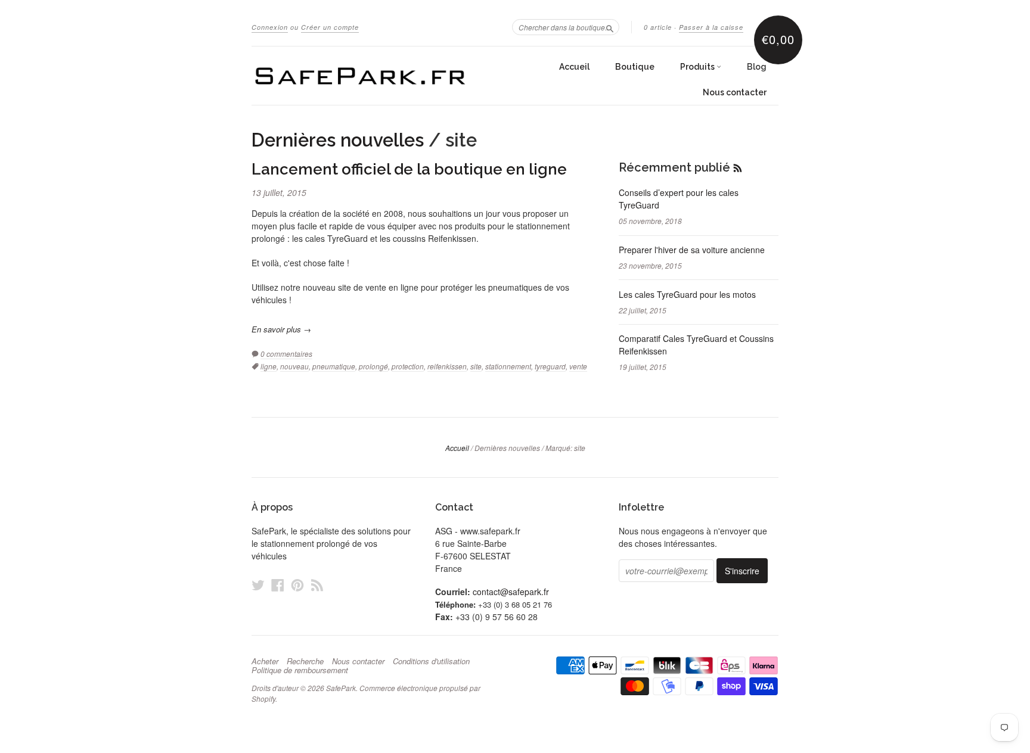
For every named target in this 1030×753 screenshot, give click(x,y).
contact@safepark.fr (511, 592)
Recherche (305, 661)
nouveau (294, 366)
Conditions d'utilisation (431, 661)
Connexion (270, 27)
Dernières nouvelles (338, 140)
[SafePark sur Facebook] (277, 585)
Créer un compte (330, 27)
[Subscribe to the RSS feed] (737, 167)
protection (408, 366)
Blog (757, 66)
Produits (698, 66)
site (476, 366)
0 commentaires (286, 354)
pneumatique (333, 366)
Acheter (265, 661)
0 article (658, 27)
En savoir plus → (281, 329)
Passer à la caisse (711, 27)
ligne (268, 366)
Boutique (634, 66)
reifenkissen (447, 366)
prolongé (373, 366)
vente (578, 366)
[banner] (361, 76)
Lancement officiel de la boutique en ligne (409, 169)
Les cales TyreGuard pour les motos (687, 294)
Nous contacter (735, 92)
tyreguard (550, 366)
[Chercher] (609, 26)
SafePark (341, 688)
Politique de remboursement (300, 670)
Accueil (574, 66)
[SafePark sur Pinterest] (297, 585)
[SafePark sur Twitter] (258, 585)
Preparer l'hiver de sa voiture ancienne (692, 250)
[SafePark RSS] (317, 585)
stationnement (508, 366)
